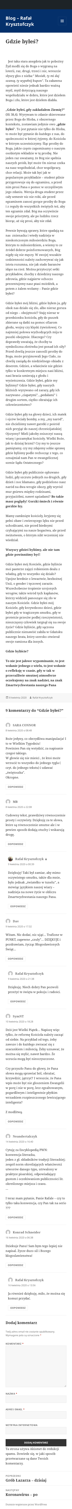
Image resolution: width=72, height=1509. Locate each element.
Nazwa (11, 1393)
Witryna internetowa (22, 1425)
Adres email (15, 1409)
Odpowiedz (15, 787)
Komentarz (15, 1343)
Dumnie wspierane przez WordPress (26, 1504)
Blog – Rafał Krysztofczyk (20, 21)
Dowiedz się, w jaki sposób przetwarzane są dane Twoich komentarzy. (30, 1458)
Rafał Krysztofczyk (43, 697)
